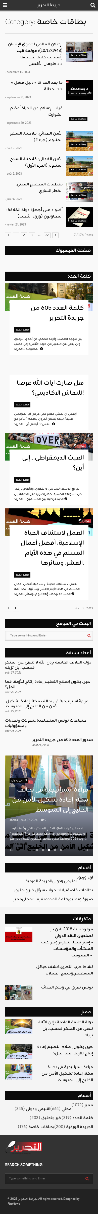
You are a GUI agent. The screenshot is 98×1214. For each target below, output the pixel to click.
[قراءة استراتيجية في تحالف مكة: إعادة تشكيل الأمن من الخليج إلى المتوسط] (18, 1071)
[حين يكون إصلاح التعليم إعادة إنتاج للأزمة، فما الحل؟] (18, 1051)
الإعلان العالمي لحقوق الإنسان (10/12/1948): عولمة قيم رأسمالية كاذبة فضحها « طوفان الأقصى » (35, 54)
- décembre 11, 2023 (17, 72)
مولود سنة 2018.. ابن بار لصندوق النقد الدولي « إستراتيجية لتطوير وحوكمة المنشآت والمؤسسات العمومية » (67, 942)
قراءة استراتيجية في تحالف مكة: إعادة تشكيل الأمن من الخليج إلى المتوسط (46, 704)
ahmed (14, 820)
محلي (27, 899)
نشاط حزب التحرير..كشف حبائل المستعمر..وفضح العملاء (64, 970)
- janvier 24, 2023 (15, 225)
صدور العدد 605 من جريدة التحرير (62, 740)
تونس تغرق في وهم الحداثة (67, 987)
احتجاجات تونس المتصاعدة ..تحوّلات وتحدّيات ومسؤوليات (46, 723)
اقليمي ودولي (19, 780)
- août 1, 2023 (13, 174)
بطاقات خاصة (78, 55)
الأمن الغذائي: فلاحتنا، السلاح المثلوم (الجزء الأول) (36, 162)
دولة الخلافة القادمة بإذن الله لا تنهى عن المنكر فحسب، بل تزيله (48, 665)
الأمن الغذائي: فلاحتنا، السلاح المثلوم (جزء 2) (36, 136)
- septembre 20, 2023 (18, 123)
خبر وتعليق (24, 890)
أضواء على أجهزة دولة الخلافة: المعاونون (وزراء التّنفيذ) (35, 213)
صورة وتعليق (80, 899)
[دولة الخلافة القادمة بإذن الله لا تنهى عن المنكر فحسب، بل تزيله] (18, 1026)
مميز (17, 899)
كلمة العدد (79, 276)
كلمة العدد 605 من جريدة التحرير (57, 313)
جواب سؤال (46, 890)
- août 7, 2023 (13, 148)
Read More (17, 844)
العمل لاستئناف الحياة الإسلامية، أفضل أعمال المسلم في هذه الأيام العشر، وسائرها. (52, 548)
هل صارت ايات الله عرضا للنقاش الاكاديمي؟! (50, 388)
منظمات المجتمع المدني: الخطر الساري (39, 187)
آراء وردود (85, 877)
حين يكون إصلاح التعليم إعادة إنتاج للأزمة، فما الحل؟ (47, 684)
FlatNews (14, 1203)
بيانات (62, 890)
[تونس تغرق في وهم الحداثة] (18, 992)
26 (47, 235)
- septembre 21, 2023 (18, 97)
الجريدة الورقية (38, 881)
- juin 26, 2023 (13, 199)
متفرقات (39, 899)
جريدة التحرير (49, 5)
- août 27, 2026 (28, 820)
